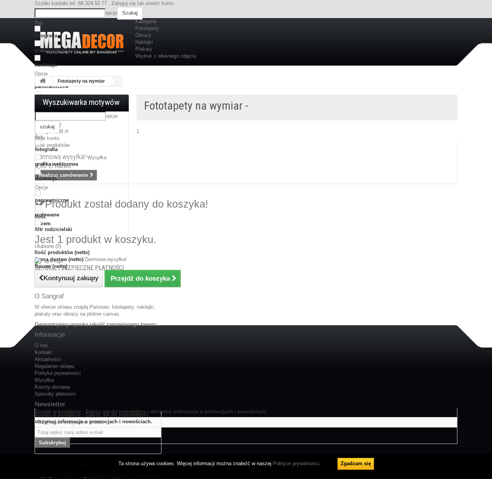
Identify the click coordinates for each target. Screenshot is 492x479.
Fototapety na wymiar (81, 81)
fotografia (46, 35)
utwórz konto (159, 3)
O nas (41, 345)
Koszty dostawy (52, 387)
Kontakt (43, 352)
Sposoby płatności (55, 394)
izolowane (47, 215)
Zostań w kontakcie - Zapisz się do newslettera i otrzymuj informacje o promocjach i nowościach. (93, 418)
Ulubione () (48, 246)
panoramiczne (52, 200)
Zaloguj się (123, 3)
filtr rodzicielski (53, 229)
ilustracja (46, 65)
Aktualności (48, 359)
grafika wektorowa (56, 50)
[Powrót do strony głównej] (42, 81)
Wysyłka (44, 380)
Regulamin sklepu (54, 366)
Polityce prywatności (296, 463)
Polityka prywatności (58, 373)
